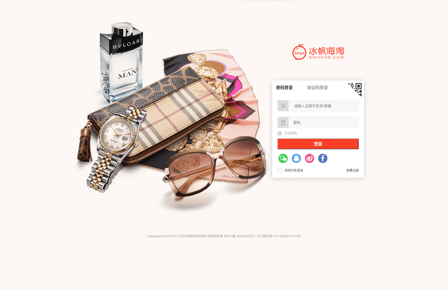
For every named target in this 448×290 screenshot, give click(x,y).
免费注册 (352, 170)
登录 (318, 144)
